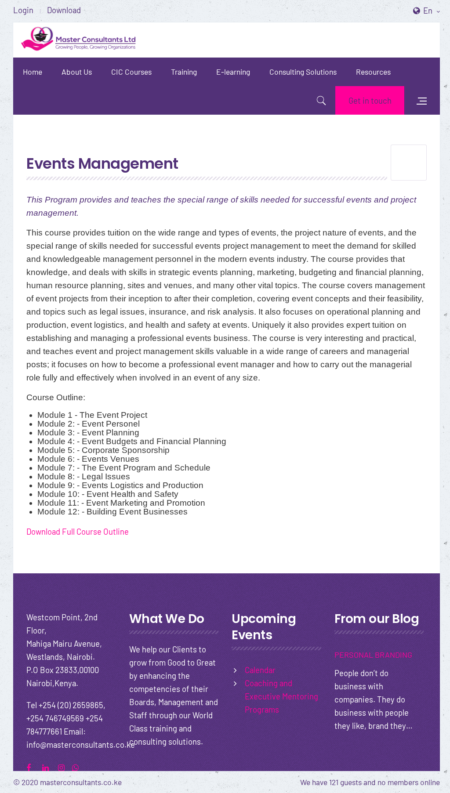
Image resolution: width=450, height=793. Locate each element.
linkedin (48, 766)
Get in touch (370, 100)
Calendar (260, 670)
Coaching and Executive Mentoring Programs (281, 696)
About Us (77, 71)
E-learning (233, 71)
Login (23, 10)
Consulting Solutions (303, 71)
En (428, 10)
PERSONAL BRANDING (373, 654)
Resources (373, 71)
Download (64, 10)
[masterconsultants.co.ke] (79, 40)
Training (184, 71)
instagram (64, 766)
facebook (33, 766)
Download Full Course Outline (77, 531)
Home (32, 71)
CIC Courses (131, 71)
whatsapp (78, 766)
